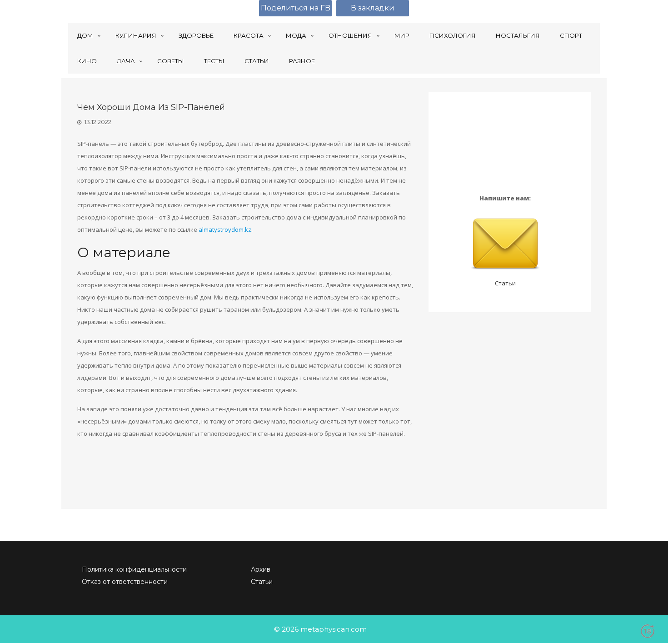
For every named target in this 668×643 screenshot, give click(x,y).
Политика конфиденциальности (134, 569)
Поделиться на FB (295, 8)
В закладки (372, 8)
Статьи (505, 283)
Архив (260, 569)
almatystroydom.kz (225, 229)
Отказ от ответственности (125, 582)
